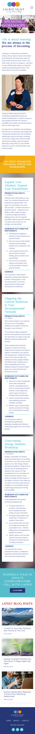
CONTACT (25, 721)
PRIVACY (16, 721)
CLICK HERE (17, 590)
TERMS (8, 721)
